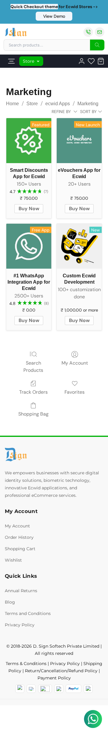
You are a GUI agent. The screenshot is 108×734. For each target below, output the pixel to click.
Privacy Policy (19, 625)
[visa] (31, 689)
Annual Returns (21, 590)
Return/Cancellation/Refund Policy (61, 670)
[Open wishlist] (91, 61)
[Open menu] (11, 61)
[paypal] (73, 689)
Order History (19, 537)
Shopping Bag (33, 414)
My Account (75, 363)
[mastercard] (19, 689)
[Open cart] (100, 61)
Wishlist (13, 560)
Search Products (33, 366)
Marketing (87, 103)
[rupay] (58, 689)
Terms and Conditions (28, 613)
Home (12, 103)
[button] (54, 16)
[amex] (45, 689)
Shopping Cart (20, 548)
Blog (10, 602)
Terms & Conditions (26, 663)
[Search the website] (97, 45)
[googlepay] (88, 689)
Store (28, 61)
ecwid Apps (57, 103)
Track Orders (33, 392)
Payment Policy (54, 678)
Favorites (74, 392)
